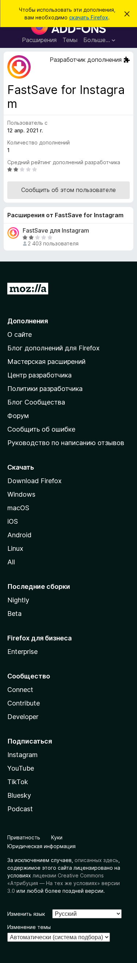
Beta (14, 613)
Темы (69, 40)
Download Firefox (34, 481)
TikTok (17, 782)
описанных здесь (96, 860)
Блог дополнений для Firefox (53, 348)
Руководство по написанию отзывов (65, 443)
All (11, 562)
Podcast (20, 809)
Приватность (23, 837)
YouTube (20, 768)
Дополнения (27, 321)
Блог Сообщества (36, 402)
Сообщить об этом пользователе (68, 189)
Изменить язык (26, 914)
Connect (20, 689)
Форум (18, 416)
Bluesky (19, 795)
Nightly (18, 600)
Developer (22, 717)
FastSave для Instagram (56, 230)
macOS (18, 508)
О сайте (19, 334)
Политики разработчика (45, 388)
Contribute (23, 703)
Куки (56, 837)
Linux (15, 548)
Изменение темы (29, 927)
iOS (12, 521)
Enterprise (22, 651)
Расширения (39, 40)
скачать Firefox (88, 17)
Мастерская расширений (46, 361)
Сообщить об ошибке (41, 429)
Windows (21, 494)
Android (19, 535)
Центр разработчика (39, 375)
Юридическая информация (41, 846)
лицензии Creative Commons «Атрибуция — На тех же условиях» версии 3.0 (63, 883)
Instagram (22, 755)
